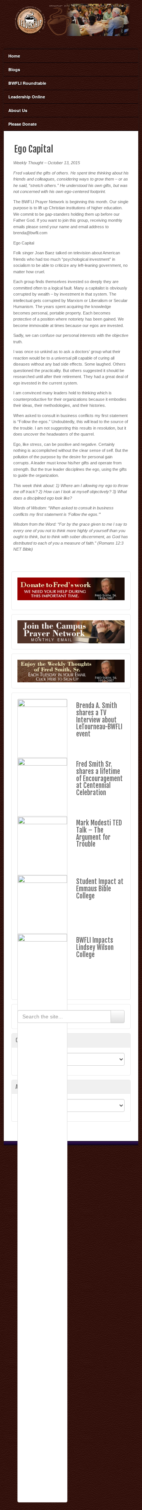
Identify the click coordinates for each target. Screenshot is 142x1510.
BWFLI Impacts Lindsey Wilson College (95, 947)
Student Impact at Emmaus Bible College (99, 889)
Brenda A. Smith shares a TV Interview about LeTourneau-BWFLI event (99, 720)
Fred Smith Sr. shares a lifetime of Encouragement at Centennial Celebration (99, 778)
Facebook (70, 40)
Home (14, 56)
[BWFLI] (71, 19)
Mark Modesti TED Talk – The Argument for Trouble (99, 833)
